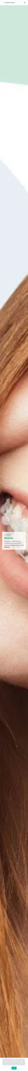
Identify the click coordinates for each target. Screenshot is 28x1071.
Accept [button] (14, 1068)
